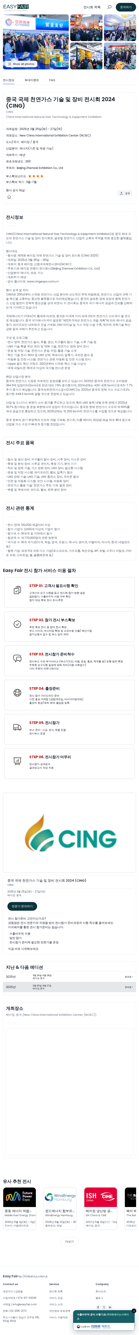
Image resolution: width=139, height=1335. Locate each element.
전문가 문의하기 (22, 906)
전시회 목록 (56, 1291)
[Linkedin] (110, 1307)
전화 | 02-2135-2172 (14, 1311)
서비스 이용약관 (58, 1317)
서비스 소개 (56, 1304)
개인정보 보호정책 (59, 1311)
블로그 (99, 1298)
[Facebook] (98, 1307)
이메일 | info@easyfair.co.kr (20, 1304)
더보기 (69, 1241)
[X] (104, 1307)
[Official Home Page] (9, 197)
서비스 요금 (56, 1298)
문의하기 (126, 7)
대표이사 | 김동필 (13, 1291)
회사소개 (101, 1291)
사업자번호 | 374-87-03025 (19, 1298)
